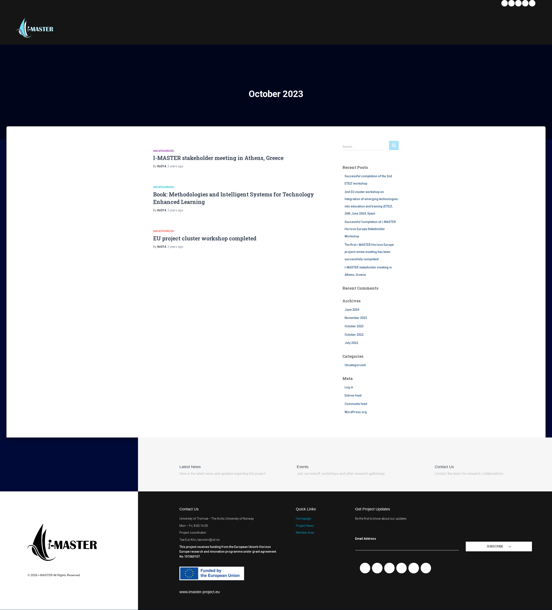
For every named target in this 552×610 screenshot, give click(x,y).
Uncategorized (163, 150)
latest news (190, 467)
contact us (444, 467)
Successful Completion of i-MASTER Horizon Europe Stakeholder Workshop (370, 229)
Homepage (303, 518)
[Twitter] (525, 3)
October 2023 (354, 326)
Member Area (305, 532)
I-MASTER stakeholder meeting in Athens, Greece (218, 158)
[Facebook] (511, 3)
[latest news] (183, 456)
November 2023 (356, 318)
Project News (305, 525)
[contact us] (438, 456)
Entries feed (353, 395)
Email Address (365, 538)
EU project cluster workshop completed (204, 238)
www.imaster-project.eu (199, 592)
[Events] (300, 456)
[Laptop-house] (426, 568)
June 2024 (352, 309)
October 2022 (354, 334)
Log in (349, 387)
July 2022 (351, 343)
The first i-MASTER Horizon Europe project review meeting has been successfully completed (369, 252)
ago (175, 166)
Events (303, 467)
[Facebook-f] (365, 568)
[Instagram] (532, 3)
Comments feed (356, 404)
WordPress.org (356, 412)
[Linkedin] (504, 3)
